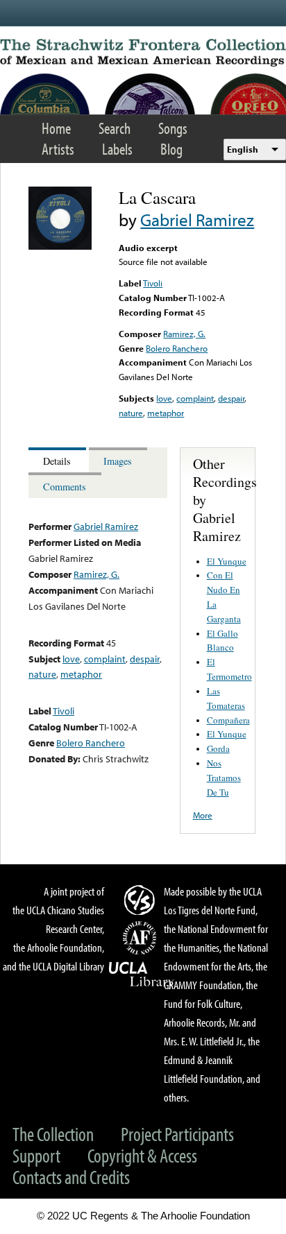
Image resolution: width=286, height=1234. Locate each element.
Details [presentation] (57, 461)
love (164, 398)
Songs (172, 128)
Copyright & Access (142, 1155)
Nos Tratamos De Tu (224, 777)
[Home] (143, 53)
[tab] (58, 460)
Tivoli (152, 283)
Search (115, 128)
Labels (117, 149)
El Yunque (226, 561)
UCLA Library (141, 974)
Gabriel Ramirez (197, 219)
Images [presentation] (117, 461)
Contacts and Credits (71, 1177)
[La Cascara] (60, 246)
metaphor (165, 412)
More (202, 815)
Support (36, 1155)
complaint (195, 398)
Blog (171, 149)
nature (131, 412)
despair (231, 398)
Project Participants (177, 1134)
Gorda (218, 748)
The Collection (53, 1134)
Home (56, 128)
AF (141, 938)
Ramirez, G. (184, 333)
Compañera (228, 720)
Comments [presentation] (64, 486)
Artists (58, 149)
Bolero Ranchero (177, 348)
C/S (141, 900)
